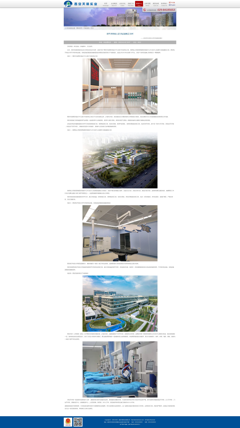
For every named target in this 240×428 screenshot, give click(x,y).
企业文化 (122, 4)
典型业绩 (156, 4)
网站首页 (79, 28)
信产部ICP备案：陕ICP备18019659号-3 (130, 424)
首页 (106, 4)
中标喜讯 (86, 28)
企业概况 (114, 4)
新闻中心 (139, 4)
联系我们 (164, 4)
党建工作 (131, 4)
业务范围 (147, 4)
